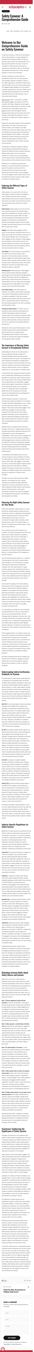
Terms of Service (15, 1344)
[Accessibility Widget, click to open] (3, 1349)
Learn (11, 31)
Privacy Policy (6, 1344)
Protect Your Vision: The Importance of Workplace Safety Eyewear (14, 1291)
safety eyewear (5, 11)
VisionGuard (16, 31)
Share (5, 1280)
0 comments (28, 1280)
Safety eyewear (6, 100)
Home (8, 31)
